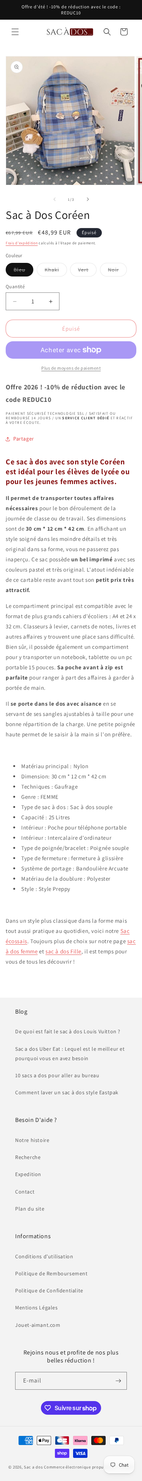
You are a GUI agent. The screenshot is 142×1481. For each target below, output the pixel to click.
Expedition (28, 1174)
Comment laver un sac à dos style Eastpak (67, 1092)
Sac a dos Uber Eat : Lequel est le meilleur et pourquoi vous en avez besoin (70, 1053)
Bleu (23, 271)
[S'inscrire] (118, 1381)
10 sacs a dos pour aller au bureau (57, 1075)
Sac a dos (33, 1467)
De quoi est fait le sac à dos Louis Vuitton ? (67, 1031)
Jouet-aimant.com (38, 1325)
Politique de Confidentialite (49, 1290)
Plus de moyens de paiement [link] (71, 368)
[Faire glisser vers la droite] (88, 199)
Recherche (28, 1157)
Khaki (56, 271)
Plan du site (29, 1208)
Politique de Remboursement (51, 1273)
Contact (24, 1191)
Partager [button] (23, 438)
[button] (15, 31)
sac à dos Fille (63, 951)
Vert (87, 271)
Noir (117, 271)
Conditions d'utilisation (44, 1256)
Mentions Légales (36, 1307)
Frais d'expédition (22, 243)
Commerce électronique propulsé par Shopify (88, 1467)
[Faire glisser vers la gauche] (54, 199)
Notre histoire (32, 1140)
